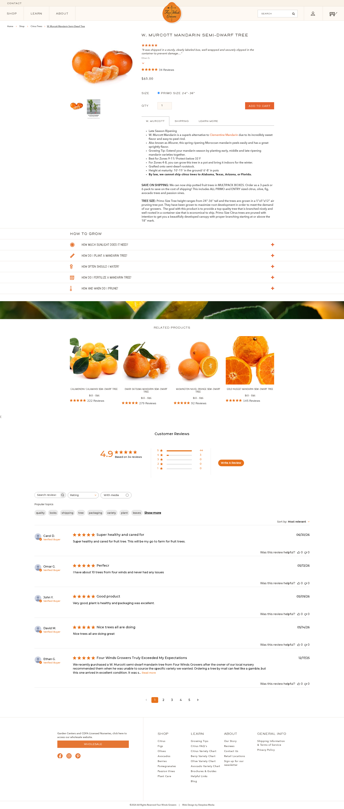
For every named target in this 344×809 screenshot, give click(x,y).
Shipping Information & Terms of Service (271, 743)
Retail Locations (234, 756)
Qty (145, 105)
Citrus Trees (37, 26)
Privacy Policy (266, 750)
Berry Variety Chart (203, 756)
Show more (152, 512)
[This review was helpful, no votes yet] (298, 552)
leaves (137, 512)
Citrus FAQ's (199, 746)
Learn (36, 13)
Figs (160, 746)
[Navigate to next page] (197, 700)
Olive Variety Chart (203, 761)
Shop (12, 13)
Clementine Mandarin (224, 135)
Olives (162, 751)
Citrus (161, 741)
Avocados (164, 756)
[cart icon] (333, 13)
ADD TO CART (260, 106)
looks (53, 512)
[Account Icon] (313, 13)
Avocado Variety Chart (205, 766)
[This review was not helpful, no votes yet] (305, 552)
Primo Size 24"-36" (177, 93)
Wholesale (93, 744)
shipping (67, 512)
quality (40, 512)
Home (10, 26)
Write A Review (231, 462)
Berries (162, 761)
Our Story (230, 741)
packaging (95, 512)
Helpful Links (199, 776)
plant (124, 512)
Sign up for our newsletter (234, 763)
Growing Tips (199, 741)
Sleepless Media (206, 805)
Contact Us (231, 751)
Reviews (229, 746)
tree (81, 512)
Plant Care (164, 776)
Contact (14, 3)
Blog (194, 781)
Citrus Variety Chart (203, 751)
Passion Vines (166, 771)
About (62, 13)
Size (145, 93)
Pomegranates (167, 766)
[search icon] (293, 14)
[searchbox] (47, 495)
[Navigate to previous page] (146, 700)
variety (111, 512)
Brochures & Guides (203, 771)
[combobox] (83, 495)
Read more (149, 672)
